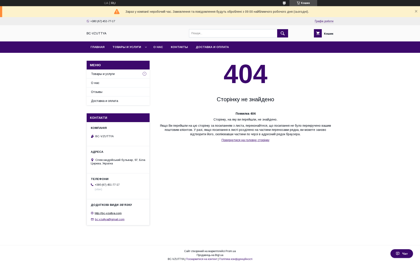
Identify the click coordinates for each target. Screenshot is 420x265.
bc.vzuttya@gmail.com (109, 219)
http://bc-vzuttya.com (108, 213)
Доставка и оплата (212, 47)
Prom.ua (231, 251)
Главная (98, 47)
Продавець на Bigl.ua (210, 255)
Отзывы (96, 92)
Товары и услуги (126, 47)
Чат (405, 253)
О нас (158, 47)
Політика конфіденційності (235, 259)
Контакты (179, 47)
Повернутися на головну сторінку (246, 140)
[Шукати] (282, 33)
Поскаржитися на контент (201, 259)
